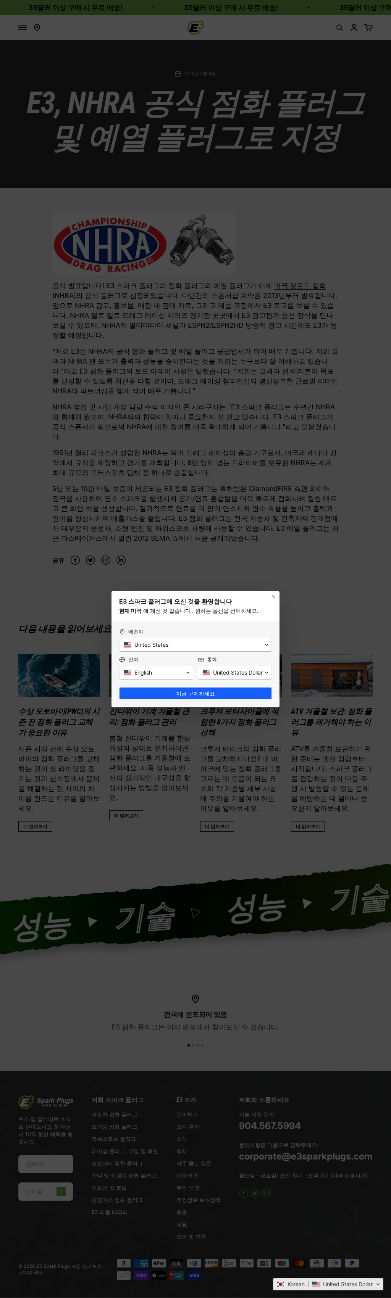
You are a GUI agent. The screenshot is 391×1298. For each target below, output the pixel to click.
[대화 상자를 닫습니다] (274, 597)
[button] (328, 1284)
